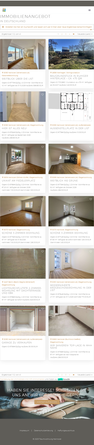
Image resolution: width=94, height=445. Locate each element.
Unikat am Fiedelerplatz (18, 180)
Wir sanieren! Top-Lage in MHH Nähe (71, 346)
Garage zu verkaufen (17, 342)
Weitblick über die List (17, 78)
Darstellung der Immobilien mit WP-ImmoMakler (22, 379)
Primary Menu (89, 10)
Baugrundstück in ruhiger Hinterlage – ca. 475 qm (69, 77)
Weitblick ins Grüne (64, 180)
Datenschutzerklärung (43, 430)
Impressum (24, 430)
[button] (42, 43)
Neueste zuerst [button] (84, 34)
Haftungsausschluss (66, 430)
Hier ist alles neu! (14, 128)
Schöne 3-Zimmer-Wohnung (21, 233)
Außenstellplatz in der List (69, 128)
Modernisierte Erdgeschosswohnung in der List (71, 287)
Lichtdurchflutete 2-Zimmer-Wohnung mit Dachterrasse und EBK (22, 290)
